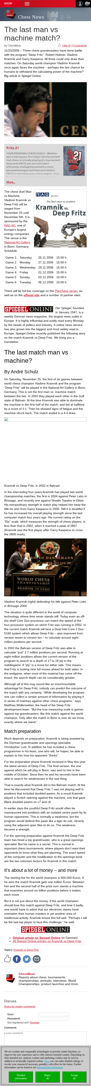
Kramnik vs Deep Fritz (26, 949)
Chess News (31, 17)
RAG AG (9, 225)
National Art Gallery (17, 242)
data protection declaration (50, 1067)
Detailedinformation (21, 1077)
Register (35, 1022)
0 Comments (79, 45)
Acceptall (74, 1077)
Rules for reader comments (19, 1006)
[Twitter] (27, 958)
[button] (27, 3)
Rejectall (47, 1077)
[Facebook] (17, 958)
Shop (8, 3)
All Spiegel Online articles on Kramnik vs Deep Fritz (47, 941)
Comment (10, 1027)
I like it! (66, 45)
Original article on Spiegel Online (37, 937)
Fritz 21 (12, 148)
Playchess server (66, 291)
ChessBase (27, 974)
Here (47, 1061)
